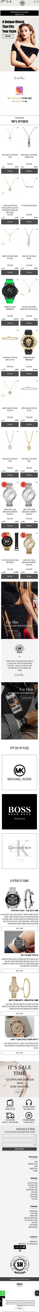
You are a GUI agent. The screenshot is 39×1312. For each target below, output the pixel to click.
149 (23, 470)
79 (23, 166)
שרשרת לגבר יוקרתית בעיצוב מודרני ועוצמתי (29, 156)
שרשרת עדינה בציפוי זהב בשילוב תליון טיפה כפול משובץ (29, 308)
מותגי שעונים (33, 1216)
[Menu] (37, 1)
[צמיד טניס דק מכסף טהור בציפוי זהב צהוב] (10, 346)
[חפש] (34, 1)
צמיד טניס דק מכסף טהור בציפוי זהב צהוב (10, 358)
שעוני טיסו (34, 1192)
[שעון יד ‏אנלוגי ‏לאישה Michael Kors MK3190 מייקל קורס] (10, 508)
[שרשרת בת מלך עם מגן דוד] (29, 190)
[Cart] (1, 1)
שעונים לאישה (33, 1211)
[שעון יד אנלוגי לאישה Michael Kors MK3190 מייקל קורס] (29, 508)
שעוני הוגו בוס (33, 1187)
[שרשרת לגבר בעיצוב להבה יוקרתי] (29, 453)
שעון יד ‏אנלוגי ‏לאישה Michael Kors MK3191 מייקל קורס (29, 562)
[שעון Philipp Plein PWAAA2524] (10, 303)
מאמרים (35, 1171)
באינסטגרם (14, 98)
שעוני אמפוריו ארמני (31, 1190)
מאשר (19, 1308)
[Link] (10, 1)
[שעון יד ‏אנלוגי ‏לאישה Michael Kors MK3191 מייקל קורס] (29, 555)
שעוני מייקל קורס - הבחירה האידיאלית (24, 910)
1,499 (16, 572)
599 (36, 522)
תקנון (35, 1166)
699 (4, 319)
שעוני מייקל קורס (32, 1183)
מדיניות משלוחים (32, 1164)
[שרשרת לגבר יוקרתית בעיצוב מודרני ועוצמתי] (29, 149)
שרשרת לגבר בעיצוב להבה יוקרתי (29, 460)
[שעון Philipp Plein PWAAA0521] (29, 354)
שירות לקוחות (33, 1168)
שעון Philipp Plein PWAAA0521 (29, 358)
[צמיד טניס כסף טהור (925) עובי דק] (29, 397)
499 (4, 572)
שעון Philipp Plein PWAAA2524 (10, 308)
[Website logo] (22, 3)
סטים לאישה (33, 1196)
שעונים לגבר (33, 1213)
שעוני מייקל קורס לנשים (30, 1218)
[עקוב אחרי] (19, 90)
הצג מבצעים (19, 1092)
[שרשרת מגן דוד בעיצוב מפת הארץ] (10, 144)
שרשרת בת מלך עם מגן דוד (29, 205)
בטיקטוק (18, 101)
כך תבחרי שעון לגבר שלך (29, 955)
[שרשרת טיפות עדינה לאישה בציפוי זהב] (10, 245)
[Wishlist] (4, 1)
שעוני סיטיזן (34, 1194)
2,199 (16, 319)
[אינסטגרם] (8, 1)
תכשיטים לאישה (32, 1227)
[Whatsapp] (3, 1293)
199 (36, 167)
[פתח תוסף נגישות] (37, 1293)
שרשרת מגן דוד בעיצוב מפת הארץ (10, 156)
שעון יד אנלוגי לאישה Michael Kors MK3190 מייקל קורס (29, 511)
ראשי (36, 1161)
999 (36, 572)
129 (4, 369)
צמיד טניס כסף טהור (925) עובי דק (29, 409)
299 (36, 471)
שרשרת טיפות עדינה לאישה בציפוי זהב (10, 257)
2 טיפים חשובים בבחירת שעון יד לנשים (24, 1039)
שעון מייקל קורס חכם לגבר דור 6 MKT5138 (10, 561)
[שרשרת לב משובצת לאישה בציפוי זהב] (10, 397)
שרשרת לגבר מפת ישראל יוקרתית (29, 257)
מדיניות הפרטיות (20, 1305)
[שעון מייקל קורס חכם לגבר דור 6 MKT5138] (10, 550)
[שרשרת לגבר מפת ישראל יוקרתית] (29, 251)
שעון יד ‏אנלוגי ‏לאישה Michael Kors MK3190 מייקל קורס (10, 511)
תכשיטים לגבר (33, 1225)
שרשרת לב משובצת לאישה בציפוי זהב (10, 409)
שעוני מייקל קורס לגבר (31, 1220)
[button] (29, 171)
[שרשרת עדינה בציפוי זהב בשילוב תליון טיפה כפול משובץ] (29, 296)
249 (17, 370)
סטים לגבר (34, 1199)
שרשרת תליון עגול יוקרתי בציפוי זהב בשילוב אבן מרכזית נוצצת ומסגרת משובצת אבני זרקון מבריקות (10, 209)
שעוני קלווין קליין (32, 1185)
